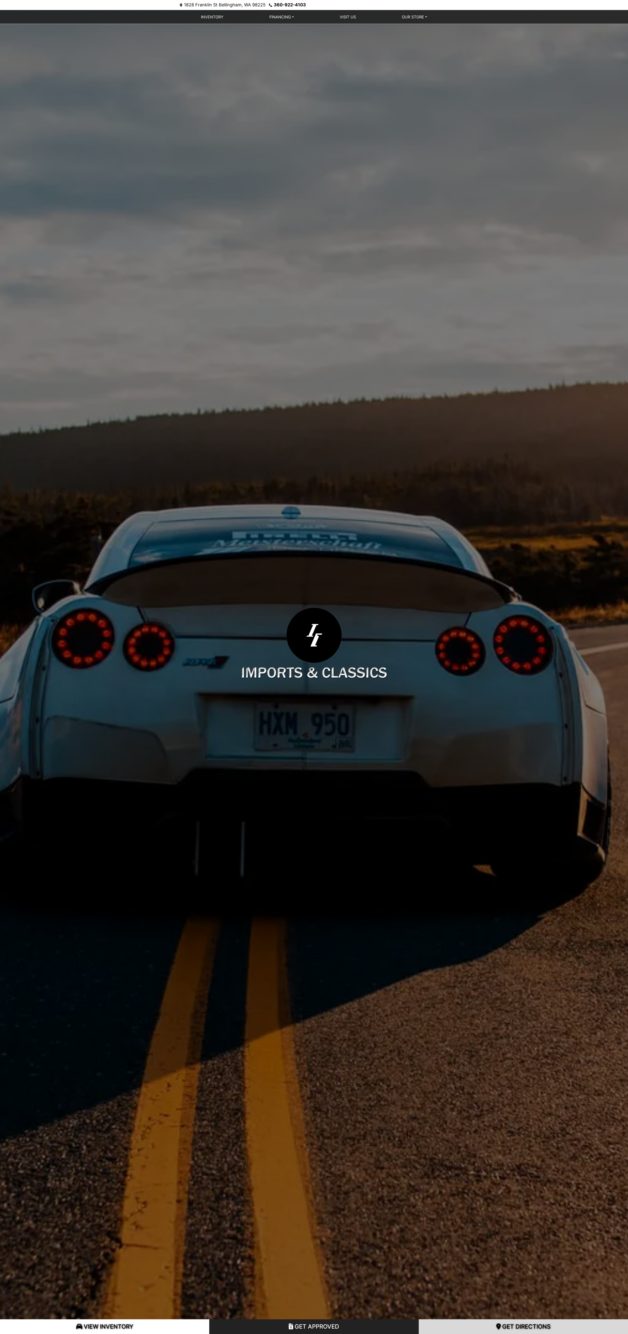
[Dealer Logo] (314, 642)
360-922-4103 (290, 4)
